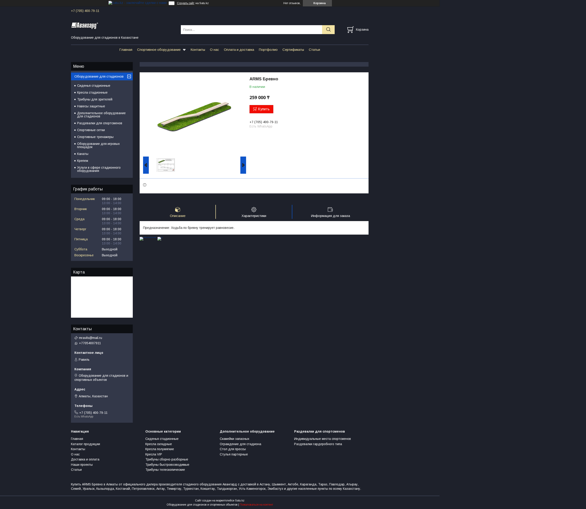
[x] (160, 237)
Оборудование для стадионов (99, 76)
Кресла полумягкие (159, 449)
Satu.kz (239, 500)
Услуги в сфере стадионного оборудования (99, 169)
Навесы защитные (91, 106)
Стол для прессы (233, 449)
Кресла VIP (153, 454)
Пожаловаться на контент (256, 504)
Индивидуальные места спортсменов (322, 439)
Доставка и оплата (85, 459)
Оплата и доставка (239, 49)
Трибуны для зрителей (94, 99)
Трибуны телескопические (165, 469)
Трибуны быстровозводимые (167, 464)
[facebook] (148, 237)
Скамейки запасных (234, 439)
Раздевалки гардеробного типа (318, 444)
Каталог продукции (85, 444)
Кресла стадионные (92, 92)
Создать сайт (185, 3)
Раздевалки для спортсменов (99, 123)
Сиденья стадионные (93, 85)
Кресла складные (158, 444)
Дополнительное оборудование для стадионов (101, 114)
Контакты (197, 49)
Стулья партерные (234, 454)
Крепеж (82, 160)
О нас (214, 49)
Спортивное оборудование (159, 49)
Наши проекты (82, 464)
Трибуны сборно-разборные (166, 459)
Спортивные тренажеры (95, 137)
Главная (125, 49)
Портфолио (268, 49)
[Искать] (328, 29)
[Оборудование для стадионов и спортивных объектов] (123, 25)
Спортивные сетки (91, 130)
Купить (264, 109)
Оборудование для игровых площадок (98, 145)
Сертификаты (293, 49)
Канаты (82, 154)
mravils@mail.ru (90, 338)
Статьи (314, 49)
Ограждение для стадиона (240, 444)
